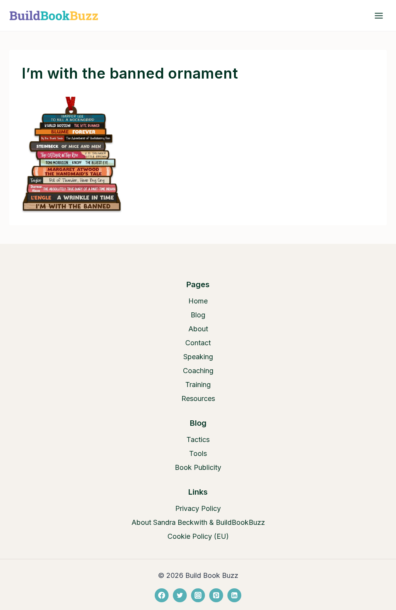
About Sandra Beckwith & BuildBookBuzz (198, 522)
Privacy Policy (198, 508)
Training (198, 384)
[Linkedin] (234, 595)
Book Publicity (198, 467)
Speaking (198, 357)
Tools (198, 453)
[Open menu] (378, 15)
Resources (198, 398)
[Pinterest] (216, 595)
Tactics (198, 439)
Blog (198, 315)
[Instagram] (198, 595)
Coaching (198, 371)
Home (198, 301)
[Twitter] (180, 595)
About (198, 329)
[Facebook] (162, 595)
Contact (198, 343)
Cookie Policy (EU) (198, 536)
